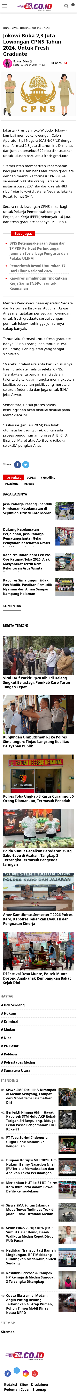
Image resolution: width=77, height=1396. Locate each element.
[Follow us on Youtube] (34, 1373)
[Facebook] (17, 464)
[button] (73, 3)
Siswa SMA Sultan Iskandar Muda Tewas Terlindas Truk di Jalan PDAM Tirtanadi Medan (30, 1209)
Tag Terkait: (13, 477)
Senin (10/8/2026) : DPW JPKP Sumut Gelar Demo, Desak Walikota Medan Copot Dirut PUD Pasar (29, 1234)
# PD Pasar (9, 1046)
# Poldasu (9, 1054)
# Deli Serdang (13, 1005)
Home (6, 27)
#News (29, 484)
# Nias (6, 1038)
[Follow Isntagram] (25, 1373)
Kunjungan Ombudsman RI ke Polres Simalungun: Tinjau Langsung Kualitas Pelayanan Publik (36, 741)
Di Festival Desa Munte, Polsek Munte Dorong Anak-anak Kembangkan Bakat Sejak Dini (37, 978)
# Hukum (8, 1013)
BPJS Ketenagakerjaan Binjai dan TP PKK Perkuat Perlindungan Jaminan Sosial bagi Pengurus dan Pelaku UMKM (38, 251)
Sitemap (8, 1332)
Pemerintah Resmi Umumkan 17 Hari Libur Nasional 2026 (37, 268)
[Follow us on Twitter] (16, 1370)
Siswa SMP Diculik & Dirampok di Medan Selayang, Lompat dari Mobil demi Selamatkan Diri (31, 1096)
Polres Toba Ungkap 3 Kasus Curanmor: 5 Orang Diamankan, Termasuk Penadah (38, 798)
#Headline (48, 477)
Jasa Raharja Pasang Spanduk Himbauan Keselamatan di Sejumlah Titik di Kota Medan (27, 508)
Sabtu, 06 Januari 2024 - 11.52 (29, 64)
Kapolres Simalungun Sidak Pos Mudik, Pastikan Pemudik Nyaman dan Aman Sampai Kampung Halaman (27, 587)
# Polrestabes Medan (18, 1062)
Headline (25, 27)
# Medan (8, 1029)
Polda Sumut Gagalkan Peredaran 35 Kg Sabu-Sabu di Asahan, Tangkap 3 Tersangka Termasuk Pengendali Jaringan (37, 858)
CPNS (15, 27)
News (46, 27)
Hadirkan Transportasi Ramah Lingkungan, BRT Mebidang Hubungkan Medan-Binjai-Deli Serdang (31, 1256)
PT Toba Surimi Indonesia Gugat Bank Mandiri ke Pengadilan (27, 1141)
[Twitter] (25, 464)
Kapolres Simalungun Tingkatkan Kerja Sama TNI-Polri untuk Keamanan (38, 283)
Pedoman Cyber (17, 1389)
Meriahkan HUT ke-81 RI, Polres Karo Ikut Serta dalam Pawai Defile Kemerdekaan (31, 1186)
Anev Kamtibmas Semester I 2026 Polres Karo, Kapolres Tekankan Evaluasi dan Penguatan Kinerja (37, 919)
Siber (24, 1385)
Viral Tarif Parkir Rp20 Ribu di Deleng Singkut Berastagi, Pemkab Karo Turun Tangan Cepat (36, 682)
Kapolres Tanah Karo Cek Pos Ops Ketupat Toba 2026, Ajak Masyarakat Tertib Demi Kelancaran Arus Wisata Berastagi (27, 564)
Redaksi (10, 1385)
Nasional (36, 27)
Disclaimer (39, 1385)
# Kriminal (9, 1021)
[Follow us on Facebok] (7, 1373)
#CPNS (31, 477)
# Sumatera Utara (15, 1070)
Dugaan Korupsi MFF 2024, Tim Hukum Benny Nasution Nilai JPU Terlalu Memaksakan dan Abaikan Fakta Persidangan (31, 1166)
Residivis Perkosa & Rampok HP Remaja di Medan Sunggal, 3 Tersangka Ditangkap (30, 1277)
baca (58, 63)
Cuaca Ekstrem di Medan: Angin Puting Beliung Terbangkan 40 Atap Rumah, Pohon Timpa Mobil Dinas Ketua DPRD (29, 1304)
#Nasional (12, 484)
